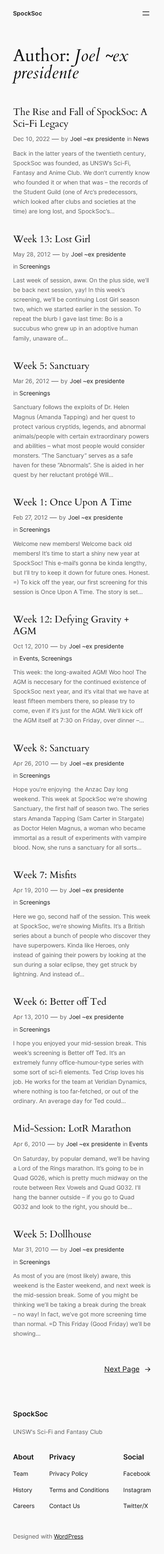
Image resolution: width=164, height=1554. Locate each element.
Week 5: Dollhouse (52, 1234)
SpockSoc (27, 13)
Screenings (34, 266)
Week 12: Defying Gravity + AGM (71, 625)
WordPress (68, 1536)
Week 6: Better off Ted (59, 1001)
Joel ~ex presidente (97, 138)
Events (28, 658)
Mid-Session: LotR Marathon (72, 1128)
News (141, 138)
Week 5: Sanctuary (51, 365)
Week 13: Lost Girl (51, 239)
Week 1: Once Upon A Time (72, 502)
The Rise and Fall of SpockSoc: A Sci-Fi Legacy (80, 117)
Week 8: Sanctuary (51, 748)
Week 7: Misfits (45, 875)
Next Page (127, 1369)
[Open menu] (146, 13)
